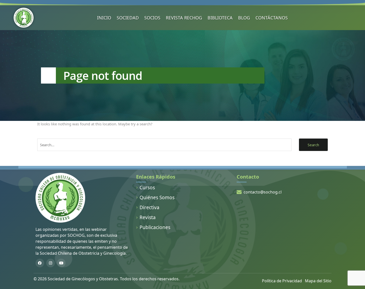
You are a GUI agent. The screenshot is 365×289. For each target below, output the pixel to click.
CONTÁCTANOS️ (272, 18)
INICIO (104, 18)
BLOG (244, 18)
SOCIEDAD (128, 18)
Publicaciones (155, 227)
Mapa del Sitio (318, 281)
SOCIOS (152, 18)
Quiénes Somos (157, 197)
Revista (148, 217)
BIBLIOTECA (220, 18)
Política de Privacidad (282, 281)
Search (313, 144)
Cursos (147, 187)
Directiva (149, 207)
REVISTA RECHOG (184, 18)
